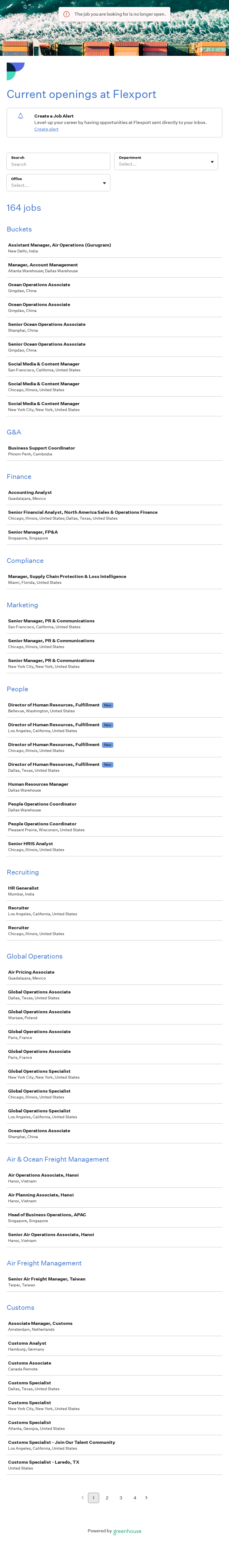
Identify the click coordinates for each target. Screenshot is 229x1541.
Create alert (46, 129)
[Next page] (146, 1498)
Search (17, 157)
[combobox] (119, 164)
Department (130, 157)
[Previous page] (83, 1498)
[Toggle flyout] (212, 162)
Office (16, 178)
